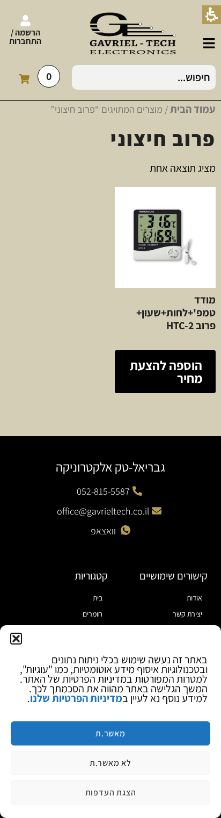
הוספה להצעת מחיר (166, 372)
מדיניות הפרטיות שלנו (76, 698)
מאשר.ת (110, 733)
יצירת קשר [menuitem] (187, 614)
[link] (209, 43)
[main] (110, 263)
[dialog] (110, 721)
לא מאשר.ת (110, 763)
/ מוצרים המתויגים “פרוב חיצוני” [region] (133, 109)
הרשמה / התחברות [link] (25, 37)
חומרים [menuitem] (92, 614)
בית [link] (97, 598)
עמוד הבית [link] (193, 109)
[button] (16, 638)
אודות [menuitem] (194, 598)
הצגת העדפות (110, 792)
